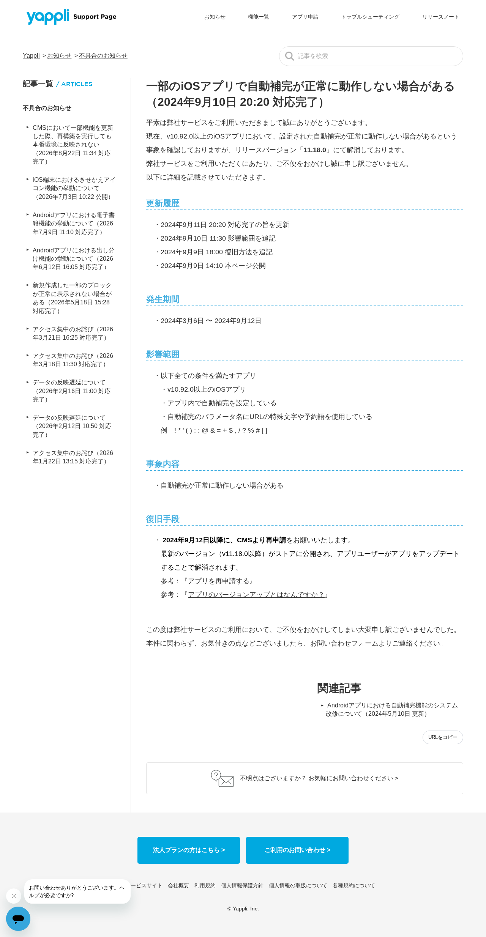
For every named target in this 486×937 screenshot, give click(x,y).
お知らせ (215, 17)
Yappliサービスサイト (137, 885)
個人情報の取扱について (298, 885)
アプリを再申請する (218, 581)
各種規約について (354, 885)
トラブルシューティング (370, 17)
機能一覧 (258, 17)
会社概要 (178, 885)
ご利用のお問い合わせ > (297, 850)
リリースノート (440, 17)
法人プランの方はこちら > (189, 850)
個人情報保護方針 (242, 885)
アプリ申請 (305, 17)
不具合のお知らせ (103, 55)
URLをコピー (443, 737)
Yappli (31, 55)
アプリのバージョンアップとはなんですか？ (256, 594)
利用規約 (205, 885)
